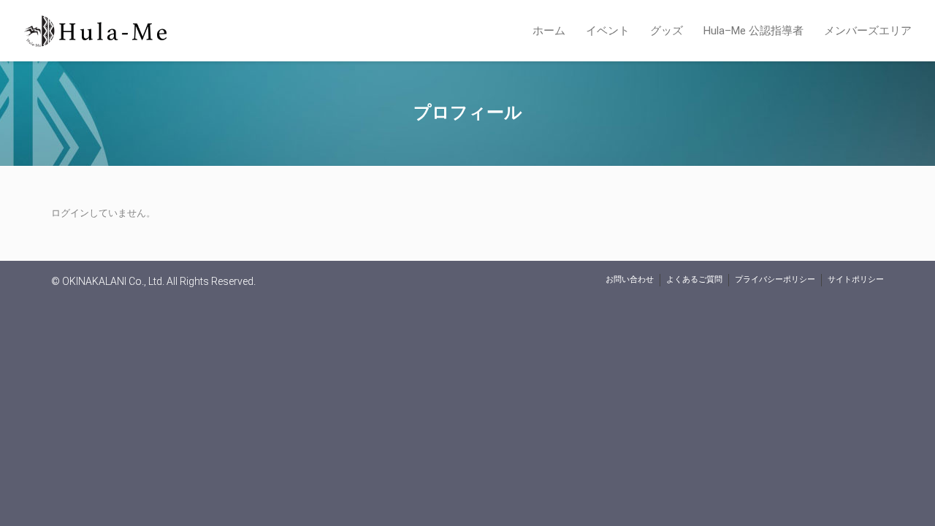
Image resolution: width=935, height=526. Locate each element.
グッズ (666, 30)
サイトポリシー (856, 279)
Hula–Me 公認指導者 (753, 30)
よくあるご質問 (694, 279)
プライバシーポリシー (775, 279)
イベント (608, 30)
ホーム (549, 30)
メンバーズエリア (868, 30)
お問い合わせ (630, 279)
